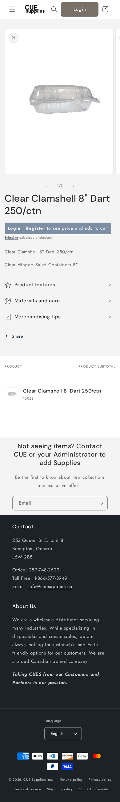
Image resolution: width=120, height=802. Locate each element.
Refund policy (71, 779)
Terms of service (27, 789)
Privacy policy (100, 779)
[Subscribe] (100, 503)
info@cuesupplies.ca (50, 586)
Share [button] (17, 336)
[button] (12, 9)
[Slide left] (46, 185)
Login (80, 9)
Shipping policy (60, 789)
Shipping (11, 237)
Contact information (95, 789)
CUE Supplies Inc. (38, 779)
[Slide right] (73, 185)
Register (35, 228)
